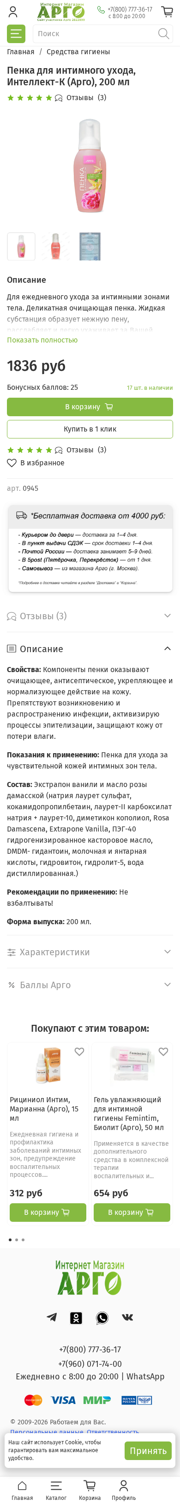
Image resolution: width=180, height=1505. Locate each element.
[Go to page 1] (10, 1239)
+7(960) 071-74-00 (90, 1364)
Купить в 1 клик (90, 429)
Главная (21, 51)
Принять (148, 1450)
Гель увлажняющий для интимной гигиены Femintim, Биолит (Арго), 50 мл (129, 1113)
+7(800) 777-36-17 (130, 9)
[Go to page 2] (16, 1239)
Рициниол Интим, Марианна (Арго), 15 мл (44, 1108)
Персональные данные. (48, 1432)
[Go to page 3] (23, 1239)
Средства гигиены (78, 51)
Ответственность (113, 1432)
